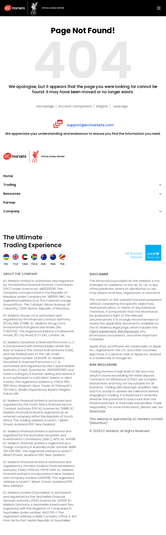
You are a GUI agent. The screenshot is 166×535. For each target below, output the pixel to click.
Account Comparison (75, 106)
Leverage (120, 106)
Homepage (45, 106)
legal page (97, 411)
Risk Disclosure (128, 331)
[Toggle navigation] (159, 8)
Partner (9, 202)
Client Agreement (102, 331)
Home (8, 176)
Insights (102, 106)
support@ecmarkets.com (90, 124)
